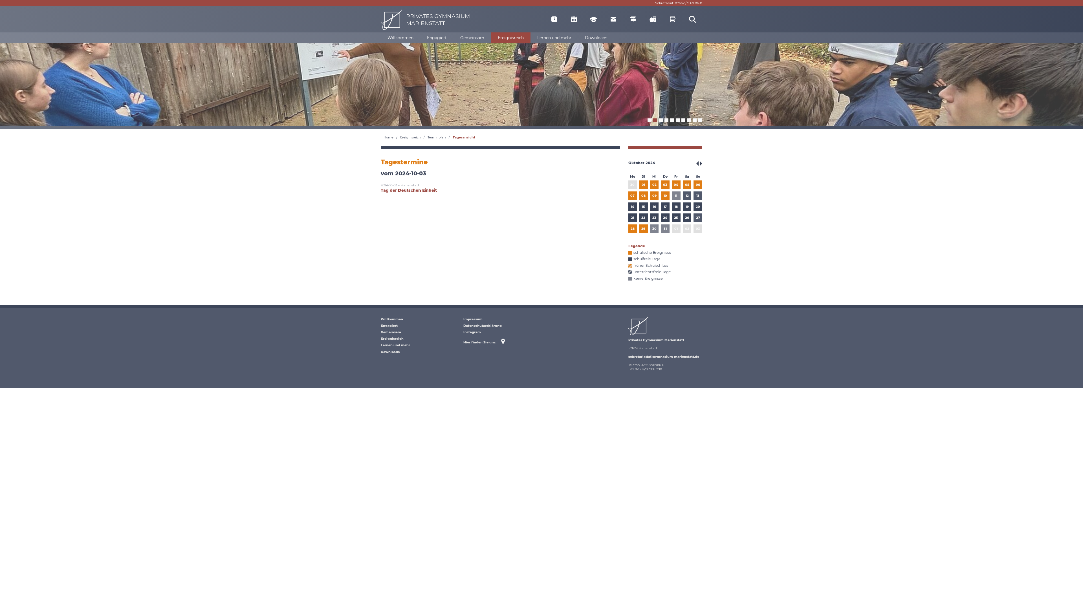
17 (665, 207)
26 (687, 218)
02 (654, 185)
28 (633, 229)
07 (632, 196)
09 (654, 196)
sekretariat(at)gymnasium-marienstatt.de (663, 357)
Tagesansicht (464, 137)
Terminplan (437, 137)
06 (698, 185)
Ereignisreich (410, 137)
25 (676, 218)
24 (665, 218)
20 (698, 207)
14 (632, 207)
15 (643, 207)
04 (676, 185)
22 (643, 218)
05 (687, 185)
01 (643, 185)
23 (654, 218)
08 (643, 196)
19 (687, 207)
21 (632, 218)
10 (665, 196)
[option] (541, 84)
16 (654, 207)
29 (643, 229)
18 (676, 207)
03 (665, 185)
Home (388, 137)
